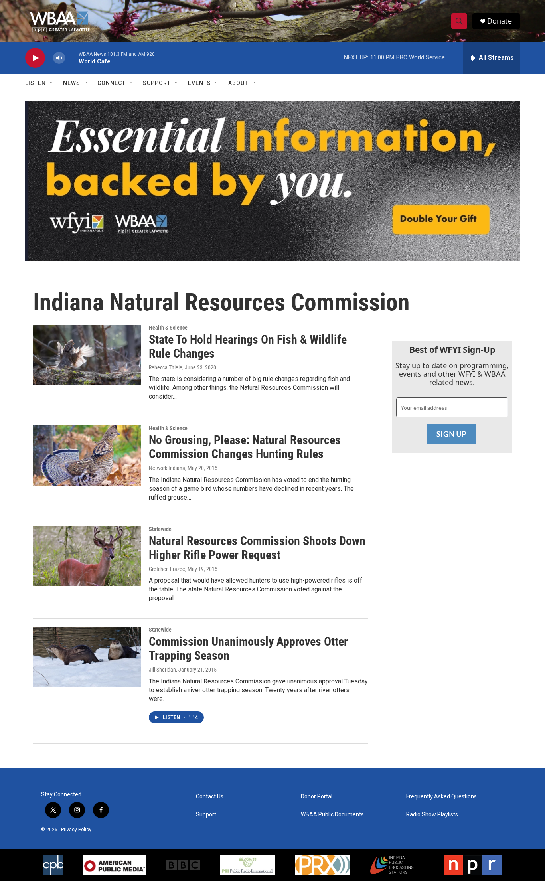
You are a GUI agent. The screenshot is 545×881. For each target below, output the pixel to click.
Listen (35, 83)
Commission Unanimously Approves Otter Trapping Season (248, 648)
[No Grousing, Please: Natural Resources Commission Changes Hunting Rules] (87, 455)
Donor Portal (316, 797)
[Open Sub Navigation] (52, 83)
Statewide (160, 529)
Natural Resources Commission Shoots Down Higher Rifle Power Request (257, 548)
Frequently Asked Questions (441, 797)
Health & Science (168, 327)
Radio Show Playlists (432, 815)
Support (157, 83)
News (71, 83)
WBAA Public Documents (332, 815)
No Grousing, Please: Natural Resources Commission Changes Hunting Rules (245, 447)
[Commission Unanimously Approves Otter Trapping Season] (87, 657)
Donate (499, 21)
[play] (35, 58)
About (238, 83)
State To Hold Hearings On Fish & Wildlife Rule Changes (248, 346)
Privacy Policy (76, 829)
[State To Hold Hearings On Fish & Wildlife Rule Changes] (87, 355)
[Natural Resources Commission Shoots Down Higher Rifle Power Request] (87, 556)
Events (199, 83)
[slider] (72, 57)
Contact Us (209, 797)
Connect (111, 83)
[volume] (59, 58)
